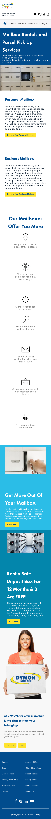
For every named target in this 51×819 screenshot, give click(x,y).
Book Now (13, 622)
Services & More (32, 762)
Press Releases (32, 774)
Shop (4, 768)
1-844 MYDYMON (8, 15)
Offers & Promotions (33, 768)
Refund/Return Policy (10, 780)
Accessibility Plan (8, 785)
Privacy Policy (31, 780)
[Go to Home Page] (4, 23)
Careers (5, 791)
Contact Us (30, 791)
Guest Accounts (32, 785)
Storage (5, 762)
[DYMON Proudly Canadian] (9, 5)
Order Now (11, 525)
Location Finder (8, 774)
